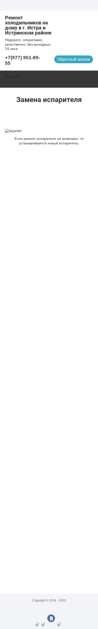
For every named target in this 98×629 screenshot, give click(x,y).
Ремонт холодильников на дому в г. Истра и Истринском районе (28, 25)
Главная (13, 77)
